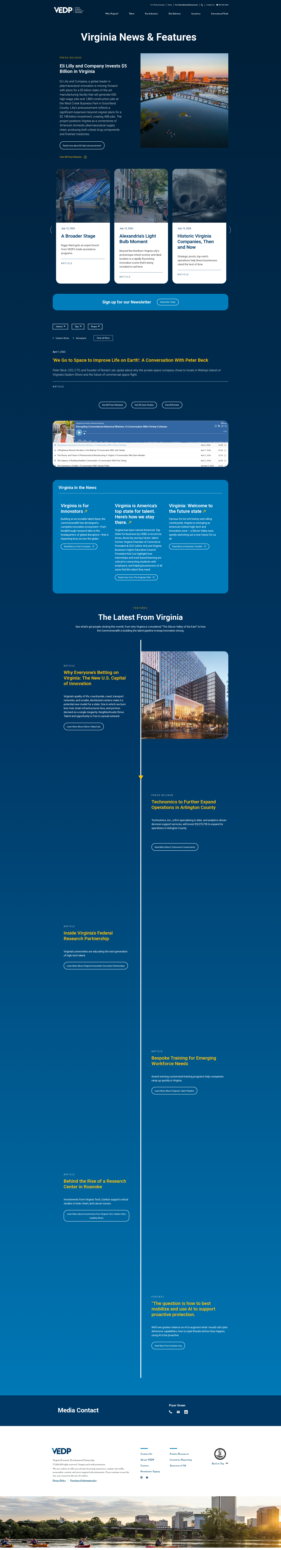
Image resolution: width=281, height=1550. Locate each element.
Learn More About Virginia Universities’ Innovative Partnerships (96, 966)
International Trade (219, 14)
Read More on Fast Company (77, 546)
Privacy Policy (59, 1480)
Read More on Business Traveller (187, 546)
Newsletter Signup (150, 1471)
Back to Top (218, 1463)
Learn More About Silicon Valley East (84, 727)
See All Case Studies (144, 405)
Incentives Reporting (181, 1460)
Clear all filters (103, 338)
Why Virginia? (111, 14)
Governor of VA (178, 1466)
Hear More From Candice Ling (168, 1346)
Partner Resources (179, 1454)
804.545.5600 (223, 5)
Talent (131, 14)
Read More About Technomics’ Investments (175, 847)
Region (94, 327)
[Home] (69, 10)
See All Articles (172, 405)
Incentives (196, 14)
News (170, 5)
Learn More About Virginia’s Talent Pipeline (174, 1091)
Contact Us (210, 5)
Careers (144, 1466)
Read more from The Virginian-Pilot (134, 577)
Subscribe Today (167, 302)
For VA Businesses (157, 5)
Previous (50, 227)
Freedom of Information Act (83, 1480)
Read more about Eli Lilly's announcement (82, 145)
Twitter (147, 1477)
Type (77, 327)
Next (230, 227)
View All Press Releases (71, 157)
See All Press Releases (112, 405)
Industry (59, 327)
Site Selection (175, 14)
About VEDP (147, 1460)
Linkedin (142, 1477)
